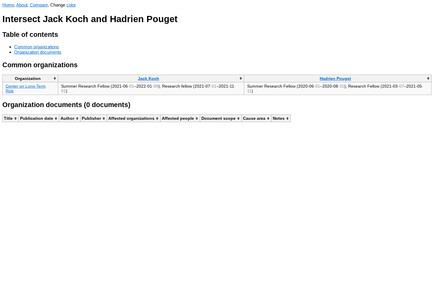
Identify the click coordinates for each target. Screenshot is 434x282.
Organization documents (37, 52)
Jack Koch (148, 78)
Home (8, 4)
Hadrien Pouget (335, 78)
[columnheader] (30, 78)
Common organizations (36, 46)
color (71, 4)
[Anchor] (62, 33)
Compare (39, 4)
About (21, 4)
